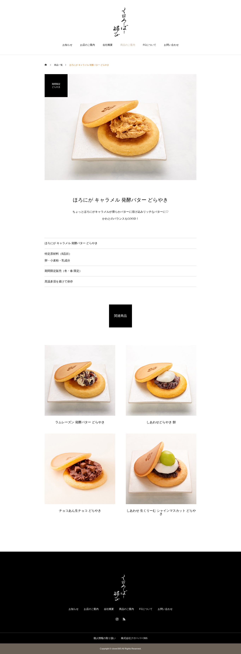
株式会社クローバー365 (134, 638)
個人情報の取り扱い (105, 638)
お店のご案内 (87, 44)
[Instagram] (117, 619)
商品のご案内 (127, 44)
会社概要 (108, 44)
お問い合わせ (171, 44)
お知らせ (67, 44)
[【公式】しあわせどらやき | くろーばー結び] (120, 22)
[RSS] (124, 619)
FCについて (149, 44)
